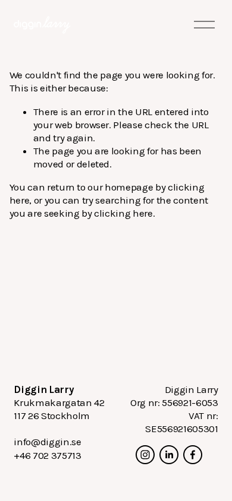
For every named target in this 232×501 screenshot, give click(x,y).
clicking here (123, 213)
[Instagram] (145, 454)
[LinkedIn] (168, 454)
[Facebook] (192, 454)
